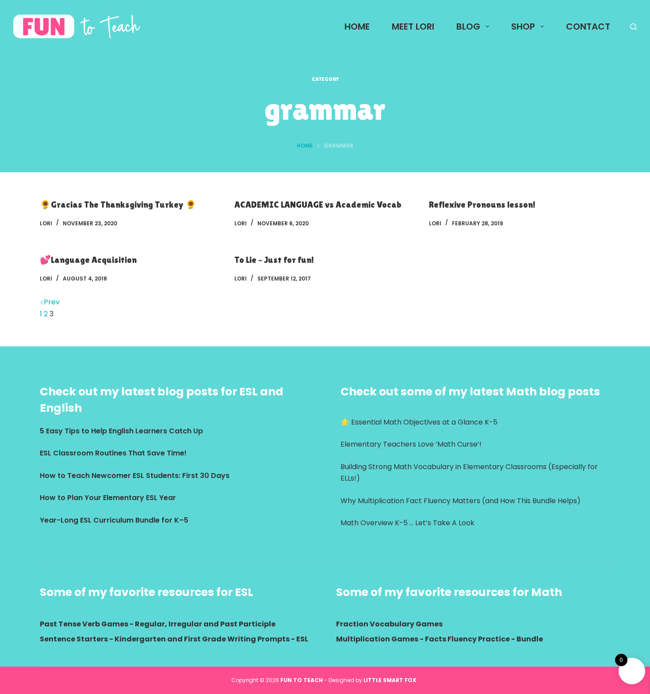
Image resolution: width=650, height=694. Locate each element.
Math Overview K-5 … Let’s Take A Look (407, 523)
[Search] (633, 26)
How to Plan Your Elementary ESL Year (108, 498)
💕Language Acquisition (88, 260)
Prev (52, 302)
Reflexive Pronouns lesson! (482, 204)
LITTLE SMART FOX (391, 680)
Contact (588, 26)
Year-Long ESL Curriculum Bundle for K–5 (114, 520)
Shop (523, 26)
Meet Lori (413, 26)
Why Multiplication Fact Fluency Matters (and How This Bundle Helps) (460, 501)
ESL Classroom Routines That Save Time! (113, 453)
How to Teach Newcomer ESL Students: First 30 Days (134, 475)
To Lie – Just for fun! (274, 260)
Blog (468, 26)
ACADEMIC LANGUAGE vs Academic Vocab (317, 204)
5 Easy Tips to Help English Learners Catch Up (121, 431)
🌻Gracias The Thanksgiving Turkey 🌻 (118, 204)
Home (357, 26)
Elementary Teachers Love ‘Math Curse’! (411, 444)
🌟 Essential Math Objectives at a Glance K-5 (418, 422)
